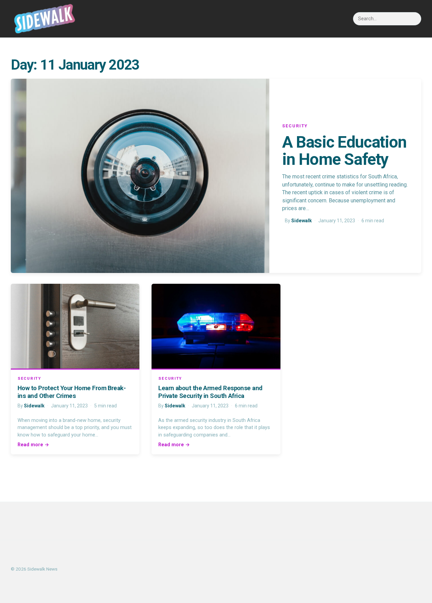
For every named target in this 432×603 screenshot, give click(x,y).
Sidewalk (301, 220)
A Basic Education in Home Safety (344, 150)
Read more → (33, 444)
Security (295, 125)
